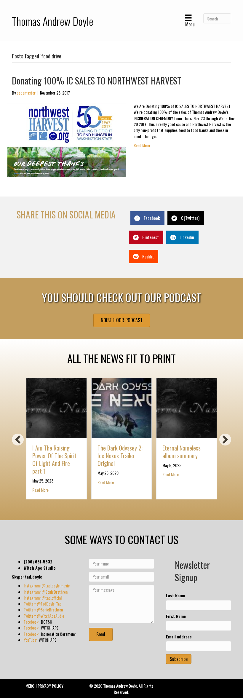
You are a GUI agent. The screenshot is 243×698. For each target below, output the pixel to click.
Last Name (175, 595)
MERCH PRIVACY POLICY (44, 686)
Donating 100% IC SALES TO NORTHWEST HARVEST (96, 80)
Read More (142, 145)
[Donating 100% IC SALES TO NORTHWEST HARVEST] (66, 139)
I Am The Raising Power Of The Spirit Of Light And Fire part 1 (54, 459)
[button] (18, 439)
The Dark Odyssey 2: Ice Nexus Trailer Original (120, 455)
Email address (179, 637)
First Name (176, 616)
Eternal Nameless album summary (181, 451)
